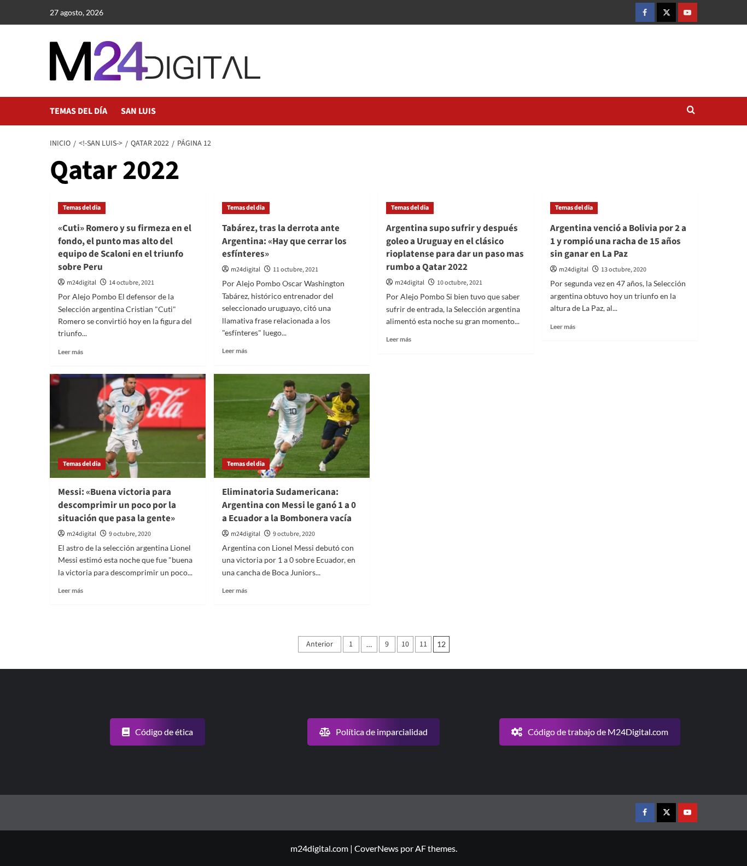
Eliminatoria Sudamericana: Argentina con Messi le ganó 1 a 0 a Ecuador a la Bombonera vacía (289, 505)
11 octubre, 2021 (295, 269)
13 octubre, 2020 (623, 269)
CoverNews (376, 848)
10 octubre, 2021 (459, 282)
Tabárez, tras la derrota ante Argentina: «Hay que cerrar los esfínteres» (284, 241)
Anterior (319, 644)
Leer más (70, 352)
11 (423, 644)
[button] (691, 110)
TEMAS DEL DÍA (78, 111)
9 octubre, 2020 (130, 534)
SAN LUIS (138, 111)
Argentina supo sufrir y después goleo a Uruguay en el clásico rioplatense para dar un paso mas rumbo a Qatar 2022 (455, 248)
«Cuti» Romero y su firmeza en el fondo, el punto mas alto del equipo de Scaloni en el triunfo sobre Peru (124, 248)
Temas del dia (82, 207)
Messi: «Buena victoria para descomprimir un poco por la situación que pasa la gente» (117, 505)
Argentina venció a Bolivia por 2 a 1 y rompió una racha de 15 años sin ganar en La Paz (618, 241)
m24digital (81, 282)
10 (405, 644)
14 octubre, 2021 (131, 282)
